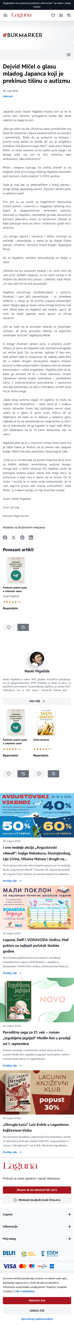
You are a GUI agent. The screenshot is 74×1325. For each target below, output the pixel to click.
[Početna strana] (22, 15)
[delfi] (9, 1254)
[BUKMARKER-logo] (22, 35)
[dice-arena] (28, 1254)
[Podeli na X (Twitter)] (13, 537)
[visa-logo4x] (9, 1266)
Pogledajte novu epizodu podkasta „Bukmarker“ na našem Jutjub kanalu (37, 5)
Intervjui (8, 96)
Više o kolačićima (24, 1291)
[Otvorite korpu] (61, 15)
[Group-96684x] (50, 1254)
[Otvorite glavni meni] (5, 15)
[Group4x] (32, 1266)
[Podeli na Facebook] (5, 537)
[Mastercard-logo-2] (22, 1266)
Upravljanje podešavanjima (37, 1319)
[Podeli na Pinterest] (22, 537)
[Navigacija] (37, 54)
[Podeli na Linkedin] (31, 537)
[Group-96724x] (42, 1266)
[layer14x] (52, 1266)
